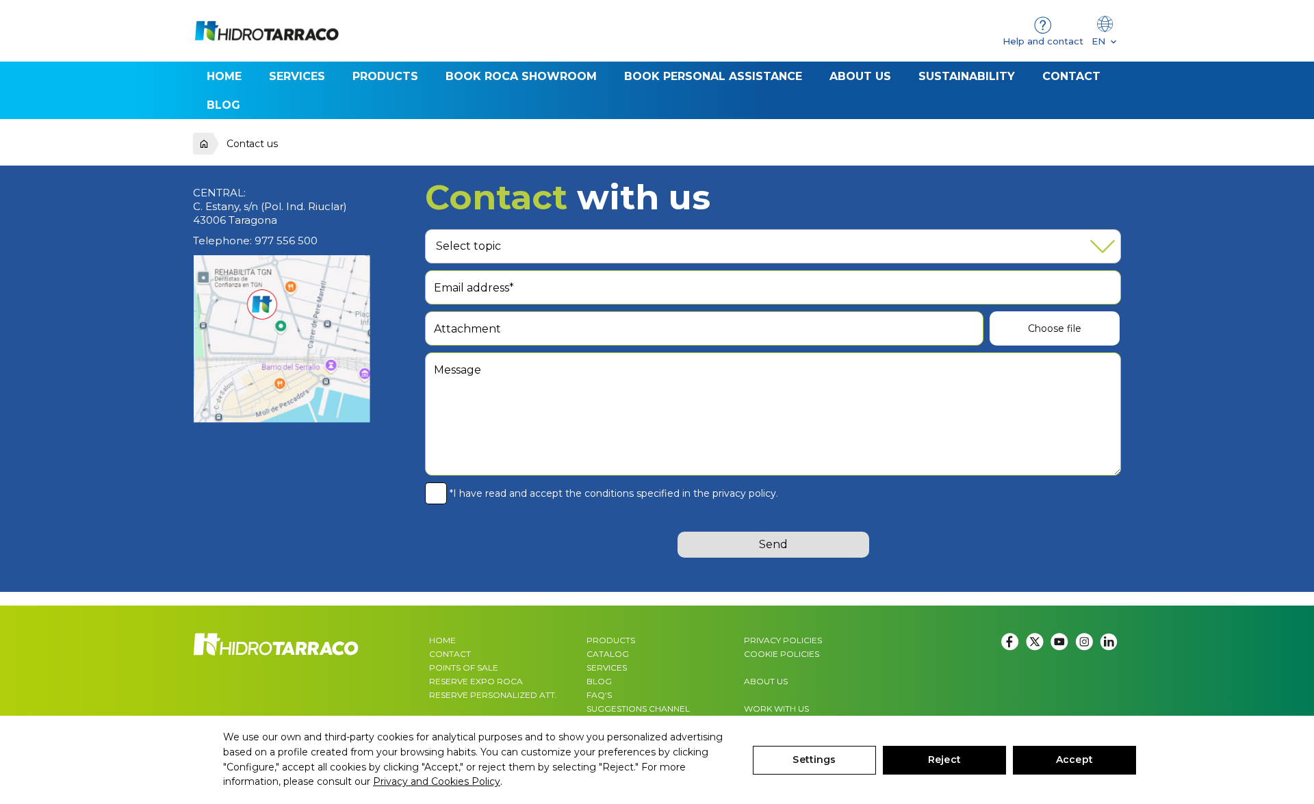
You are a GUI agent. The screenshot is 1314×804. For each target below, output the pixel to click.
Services (607, 667)
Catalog (608, 654)
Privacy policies (783, 640)
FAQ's (599, 695)
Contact (450, 654)
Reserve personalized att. (493, 695)
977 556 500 (286, 240)
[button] (385, 76)
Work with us (776, 708)
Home (442, 640)
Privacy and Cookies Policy (436, 781)
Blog (599, 681)
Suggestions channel (638, 708)
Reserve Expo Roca (476, 681)
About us (766, 681)
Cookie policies (781, 654)
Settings (814, 759)
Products (611, 640)
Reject (944, 759)
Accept (1074, 759)
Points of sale (463, 667)
